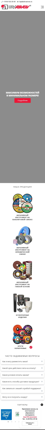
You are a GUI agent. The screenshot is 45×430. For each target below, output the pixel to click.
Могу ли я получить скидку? (14, 397)
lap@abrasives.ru (25, 2)
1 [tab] (8, 422)
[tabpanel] (10, 414)
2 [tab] (12, 422)
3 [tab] (15, 422)
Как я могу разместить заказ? (15, 361)
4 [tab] (19, 422)
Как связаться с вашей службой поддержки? (21, 388)
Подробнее (22, 100)
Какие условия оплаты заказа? (15, 375)
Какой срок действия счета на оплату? (19, 368)
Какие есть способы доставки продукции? (20, 381)
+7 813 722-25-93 (9, 2)
